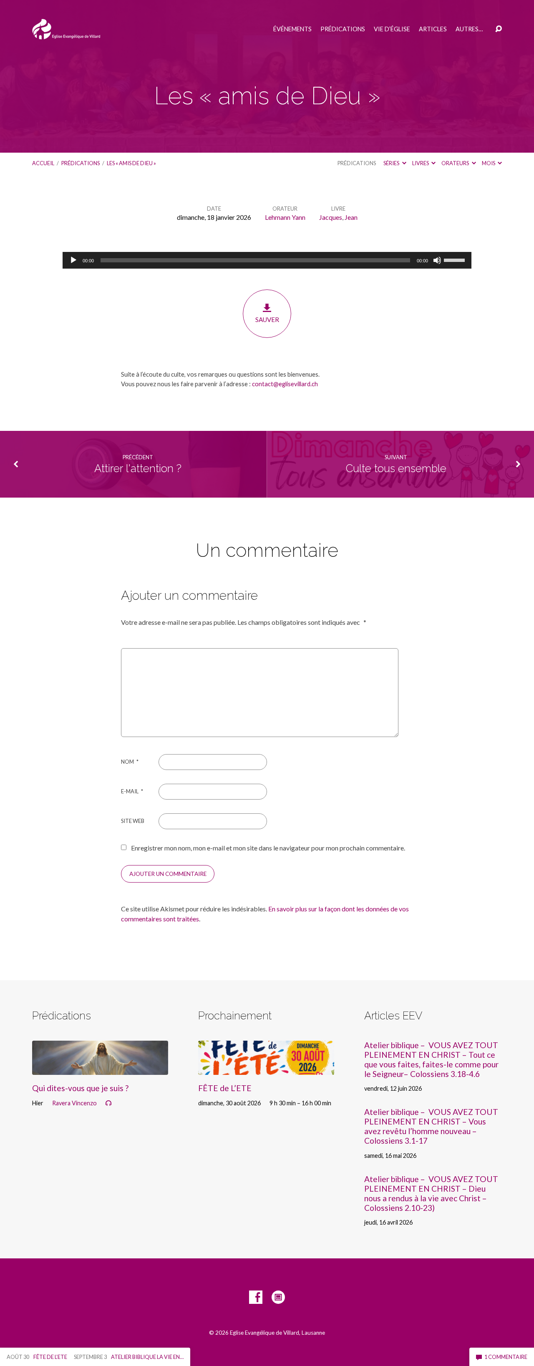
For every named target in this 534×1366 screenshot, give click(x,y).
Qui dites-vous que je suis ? (80, 1088)
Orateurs (455, 163)
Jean (351, 217)
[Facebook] (255, 1297)
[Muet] (437, 260)
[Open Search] (498, 29)
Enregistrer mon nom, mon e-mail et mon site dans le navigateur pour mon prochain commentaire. (268, 848)
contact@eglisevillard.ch (285, 383)
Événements (292, 29)
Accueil (43, 163)
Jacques (330, 217)
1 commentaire (505, 1356)
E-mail (132, 791)
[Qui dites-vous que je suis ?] (100, 1068)
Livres (421, 163)
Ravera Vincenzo (74, 1103)
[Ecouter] (108, 1103)
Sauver (267, 319)
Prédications (342, 29)
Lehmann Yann (285, 217)
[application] (267, 260)
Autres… (469, 29)
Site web (132, 821)
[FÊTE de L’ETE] (266, 1068)
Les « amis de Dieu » (131, 163)
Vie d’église (392, 29)
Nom (130, 761)
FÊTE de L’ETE (225, 1088)
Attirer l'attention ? (137, 468)
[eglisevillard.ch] (278, 1297)
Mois (489, 163)
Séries (391, 163)
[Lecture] (73, 260)
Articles (433, 29)
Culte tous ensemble (396, 468)
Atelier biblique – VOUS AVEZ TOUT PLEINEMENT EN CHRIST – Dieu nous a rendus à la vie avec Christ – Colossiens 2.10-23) (431, 1193)
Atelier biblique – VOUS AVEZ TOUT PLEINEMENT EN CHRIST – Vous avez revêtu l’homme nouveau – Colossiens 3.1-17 (431, 1126)
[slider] (455, 259)
